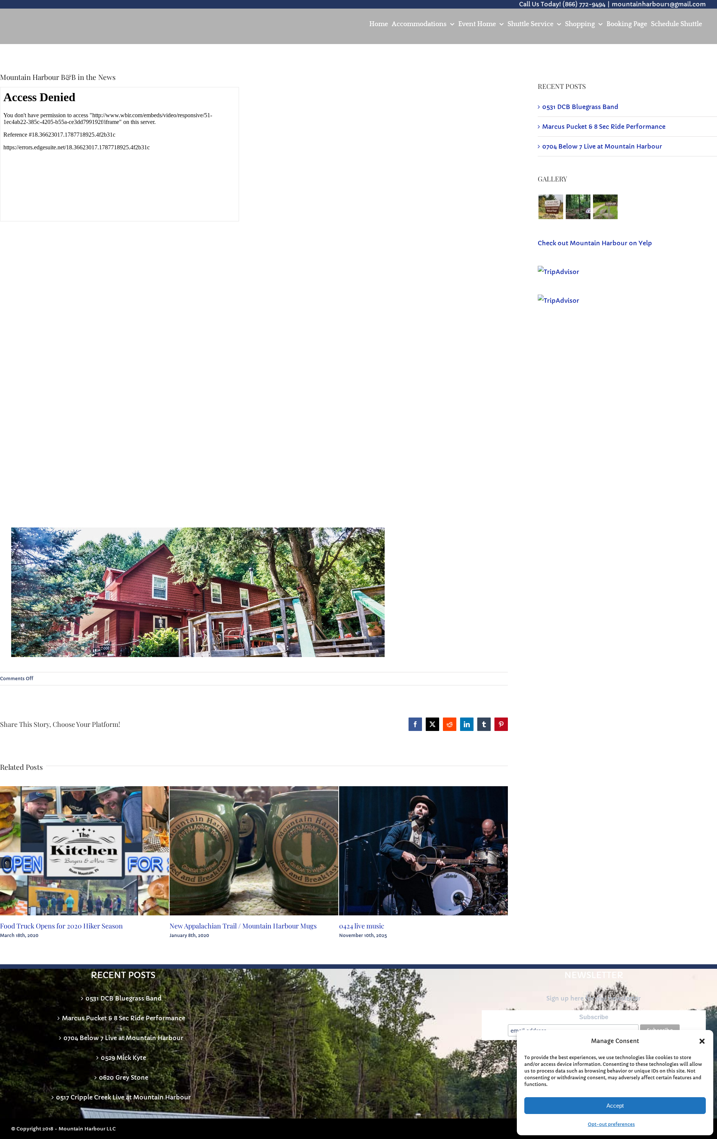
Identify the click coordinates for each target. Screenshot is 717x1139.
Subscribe (593, 1017)
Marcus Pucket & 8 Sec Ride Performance (603, 126)
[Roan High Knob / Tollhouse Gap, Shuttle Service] (605, 206)
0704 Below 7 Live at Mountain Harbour (602, 146)
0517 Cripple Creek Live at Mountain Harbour (123, 1097)
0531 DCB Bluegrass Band (580, 107)
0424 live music (361, 925)
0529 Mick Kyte (123, 1057)
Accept (615, 1105)
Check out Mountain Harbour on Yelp (595, 243)
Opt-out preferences (611, 1124)
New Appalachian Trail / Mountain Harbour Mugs (243, 925)
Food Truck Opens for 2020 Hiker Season (61, 925)
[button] (702, 1041)
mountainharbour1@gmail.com (659, 4)
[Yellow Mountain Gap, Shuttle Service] (578, 206)
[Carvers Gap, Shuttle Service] (551, 206)
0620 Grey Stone (123, 1077)
